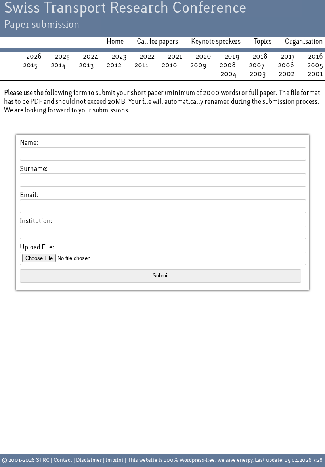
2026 (34, 56)
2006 (286, 65)
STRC (43, 460)
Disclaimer (89, 460)
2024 (90, 56)
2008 (228, 65)
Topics (262, 41)
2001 (315, 74)
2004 (228, 74)
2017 (288, 56)
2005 (315, 65)
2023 (118, 56)
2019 (231, 56)
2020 (203, 56)
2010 (169, 65)
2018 (260, 56)
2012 (114, 65)
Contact (63, 460)
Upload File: (37, 247)
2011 (141, 65)
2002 (286, 74)
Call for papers (157, 41)
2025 (62, 56)
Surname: (34, 169)
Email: (29, 195)
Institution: (36, 221)
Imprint (115, 460)
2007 (257, 65)
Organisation (304, 41)
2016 (315, 56)
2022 (147, 56)
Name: (29, 143)
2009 (198, 65)
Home (115, 41)
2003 (258, 74)
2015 (30, 65)
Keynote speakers (216, 41)
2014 (58, 65)
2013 (86, 65)
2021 (175, 56)
